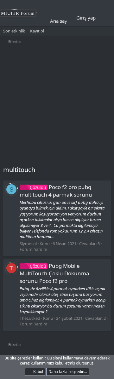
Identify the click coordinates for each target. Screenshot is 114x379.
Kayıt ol (37, 31)
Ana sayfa (60, 21)
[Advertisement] (57, 105)
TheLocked (30, 318)
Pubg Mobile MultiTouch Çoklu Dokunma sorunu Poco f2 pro (54, 273)
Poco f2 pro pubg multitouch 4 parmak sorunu (56, 190)
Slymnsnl (28, 243)
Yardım (40, 249)
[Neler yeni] (105, 18)
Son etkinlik (14, 31)
